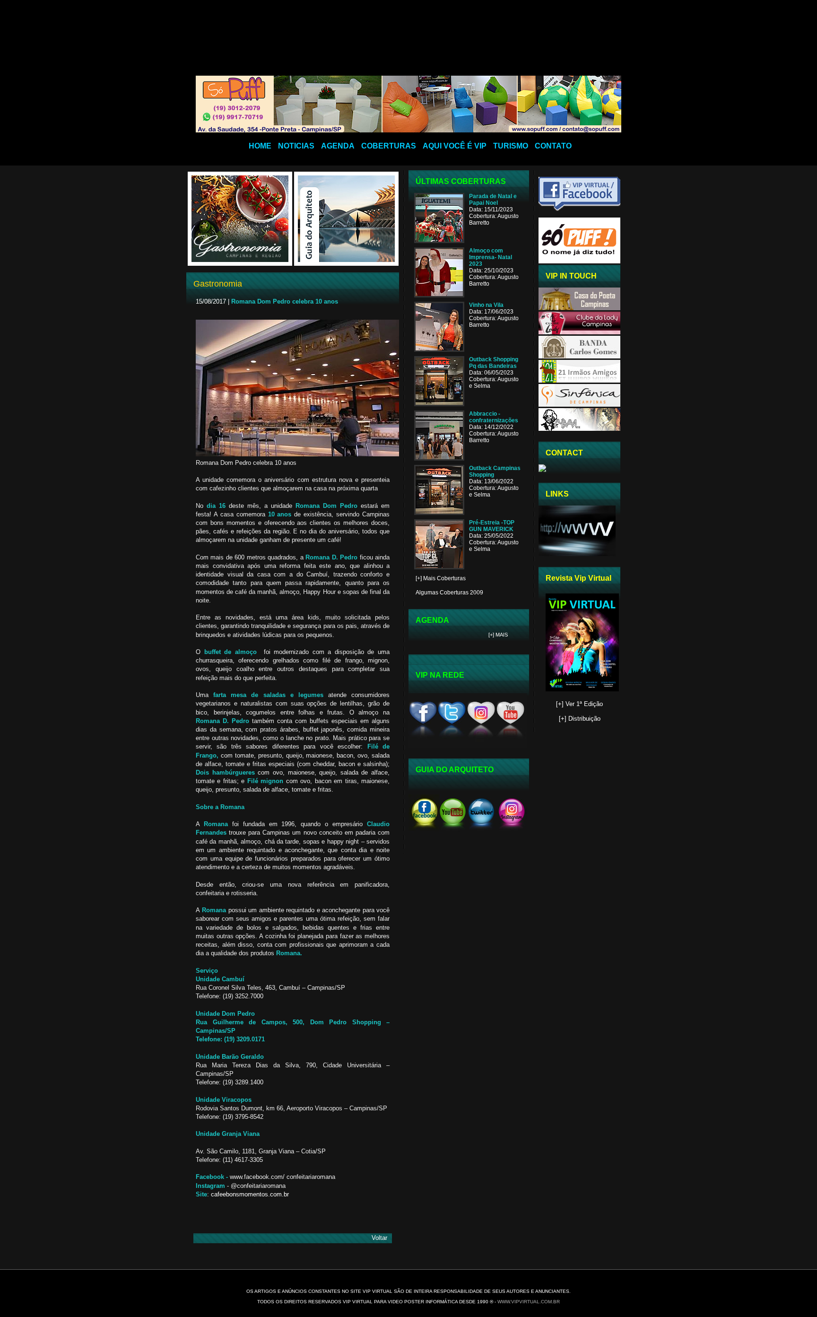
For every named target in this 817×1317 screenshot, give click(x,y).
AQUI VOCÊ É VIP (455, 146)
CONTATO (553, 146)
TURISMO (510, 146)
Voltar (379, 1237)
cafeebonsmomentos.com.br (250, 1194)
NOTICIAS (296, 146)
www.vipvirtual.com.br (528, 1301)
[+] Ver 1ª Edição (579, 703)
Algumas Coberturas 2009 (449, 592)
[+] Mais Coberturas (441, 578)
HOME (260, 146)
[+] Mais (498, 634)
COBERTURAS (388, 146)
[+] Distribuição (579, 718)
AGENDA (338, 146)
